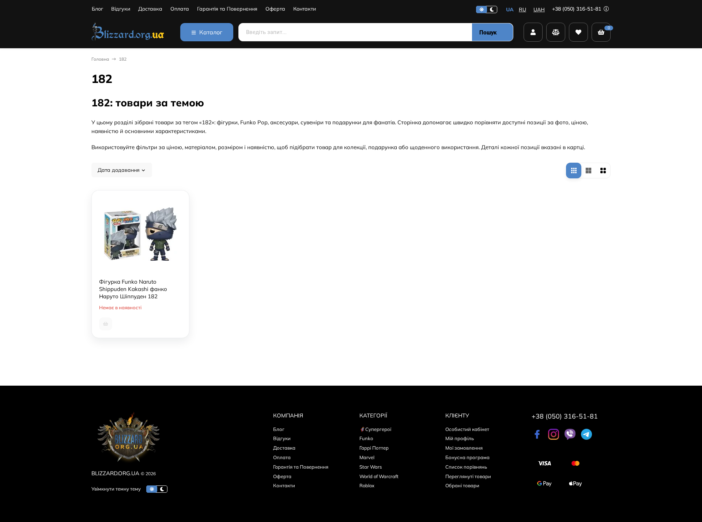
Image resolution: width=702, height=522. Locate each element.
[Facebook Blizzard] (537, 438)
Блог (97, 9)
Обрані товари (462, 485)
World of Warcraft (379, 476)
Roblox (366, 485)
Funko (366, 438)
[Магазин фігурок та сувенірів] (128, 32)
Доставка (150, 9)
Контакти (304, 9)
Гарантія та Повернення (227, 9)
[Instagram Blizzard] (553, 438)
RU (522, 9)
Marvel (366, 457)
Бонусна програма (467, 457)
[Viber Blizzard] (570, 438)
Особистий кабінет (467, 429)
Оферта (275, 9)
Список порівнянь (466, 467)
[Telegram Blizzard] (586, 438)
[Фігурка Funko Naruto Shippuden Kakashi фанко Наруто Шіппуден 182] (140, 230)
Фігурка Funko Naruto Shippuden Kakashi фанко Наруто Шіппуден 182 (133, 289)
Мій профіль (459, 438)
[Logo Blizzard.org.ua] (128, 464)
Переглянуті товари (468, 476)
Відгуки (120, 9)
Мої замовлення (464, 448)
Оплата (179, 9)
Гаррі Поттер (374, 448)
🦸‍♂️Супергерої (375, 429)
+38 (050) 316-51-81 (577, 8)
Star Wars (370, 467)
